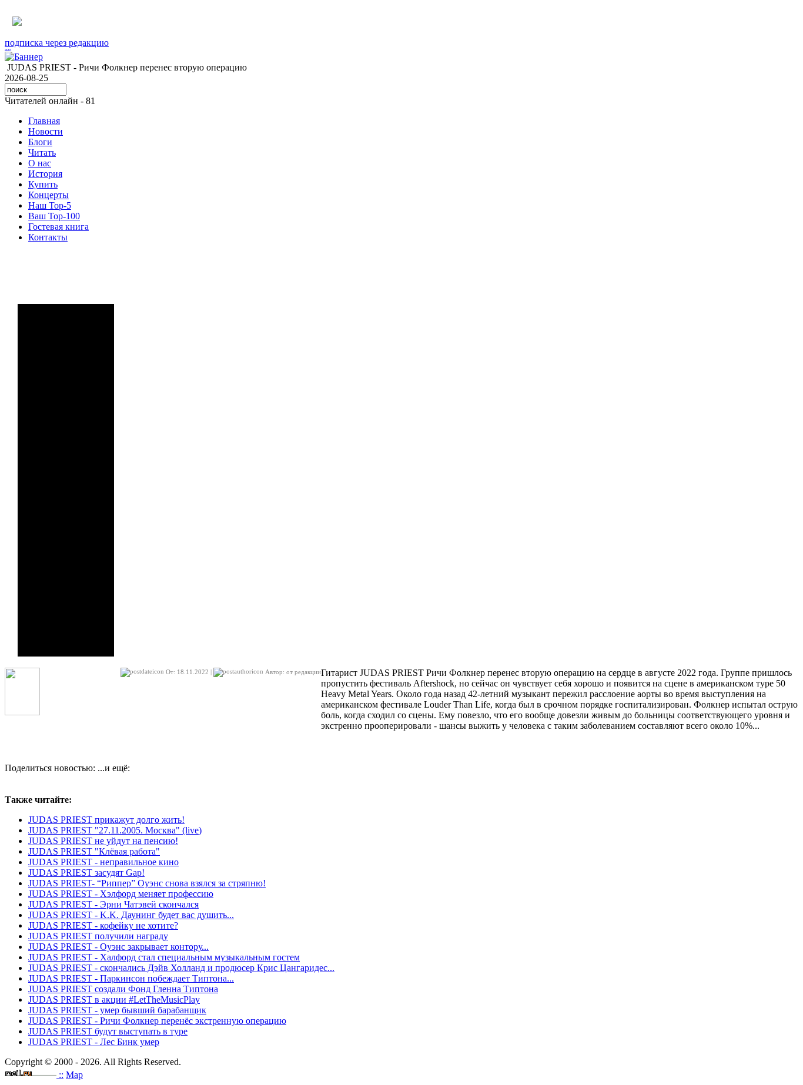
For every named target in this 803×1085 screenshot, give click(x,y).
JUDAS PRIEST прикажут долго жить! (106, 820)
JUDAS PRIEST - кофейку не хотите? (103, 925)
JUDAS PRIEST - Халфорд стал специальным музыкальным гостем (164, 957)
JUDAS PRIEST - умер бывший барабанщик (117, 1010)
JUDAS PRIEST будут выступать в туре (108, 1031)
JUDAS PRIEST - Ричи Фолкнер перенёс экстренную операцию (157, 1021)
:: (61, 1075)
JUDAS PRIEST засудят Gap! (86, 873)
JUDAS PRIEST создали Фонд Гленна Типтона (123, 989)
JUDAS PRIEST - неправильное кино (103, 862)
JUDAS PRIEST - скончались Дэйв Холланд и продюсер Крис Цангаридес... (181, 968)
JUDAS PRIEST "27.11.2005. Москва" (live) (115, 830)
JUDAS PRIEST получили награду (98, 936)
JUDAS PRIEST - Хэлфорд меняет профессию (120, 894)
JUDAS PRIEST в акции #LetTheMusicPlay (114, 999)
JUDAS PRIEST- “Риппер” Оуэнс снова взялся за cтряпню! (147, 883)
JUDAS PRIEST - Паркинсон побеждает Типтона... (131, 978)
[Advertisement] (66, 480)
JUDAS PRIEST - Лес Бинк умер (93, 1042)
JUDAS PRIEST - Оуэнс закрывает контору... (118, 947)
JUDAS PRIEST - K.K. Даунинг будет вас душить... (131, 915)
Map (74, 1075)
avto (8, 50)
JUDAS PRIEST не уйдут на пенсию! (103, 841)
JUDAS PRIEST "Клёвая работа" (94, 851)
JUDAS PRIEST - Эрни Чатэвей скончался (113, 904)
